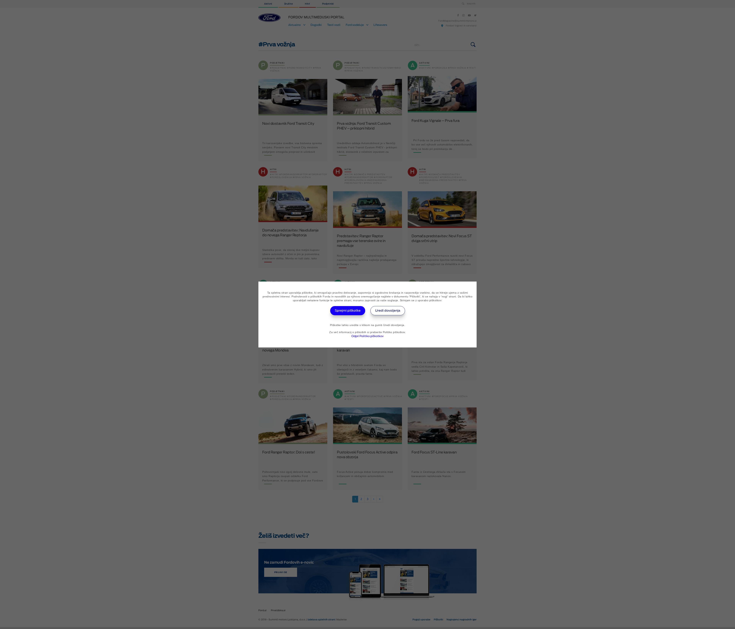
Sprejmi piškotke (348, 310)
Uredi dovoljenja (387, 310)
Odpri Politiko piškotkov (367, 336)
